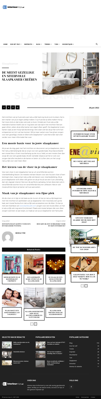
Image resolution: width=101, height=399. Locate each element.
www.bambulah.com (28, 206)
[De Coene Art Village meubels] (84, 152)
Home (5, 44)
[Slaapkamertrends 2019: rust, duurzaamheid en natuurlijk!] (34, 298)
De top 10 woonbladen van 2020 (84, 248)
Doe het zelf (15, 44)
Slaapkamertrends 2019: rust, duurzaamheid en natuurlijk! (34, 314)
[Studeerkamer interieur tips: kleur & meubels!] (84, 179)
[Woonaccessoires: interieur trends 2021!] (7, 362)
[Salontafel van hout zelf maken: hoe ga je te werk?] (84, 265)
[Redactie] (7, 237)
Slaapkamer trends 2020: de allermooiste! (55, 312)
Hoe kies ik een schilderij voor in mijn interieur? (51, 225)
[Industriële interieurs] (7, 354)
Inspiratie (28, 44)
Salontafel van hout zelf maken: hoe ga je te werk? (84, 277)
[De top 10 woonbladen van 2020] (84, 238)
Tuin (56, 44)
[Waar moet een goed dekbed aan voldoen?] (12, 297)
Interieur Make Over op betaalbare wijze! (84, 135)
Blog (38, 44)
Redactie (20, 233)
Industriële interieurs (19, 352)
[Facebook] (4, 107)
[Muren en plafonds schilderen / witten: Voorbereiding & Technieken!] (40, 363)
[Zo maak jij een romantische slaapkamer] (55, 264)
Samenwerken (85, 397)
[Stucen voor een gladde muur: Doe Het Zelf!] (84, 209)
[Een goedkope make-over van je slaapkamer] (34, 264)
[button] (96, 44)
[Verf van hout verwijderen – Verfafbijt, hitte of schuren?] (40, 354)
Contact (93, 397)
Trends (47, 44)
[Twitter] (8, 107)
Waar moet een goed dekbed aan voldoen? (12, 312)
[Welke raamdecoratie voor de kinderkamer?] (7, 345)
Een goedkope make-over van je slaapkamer (34, 279)
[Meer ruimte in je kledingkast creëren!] (12, 264)
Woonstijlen (67, 44)
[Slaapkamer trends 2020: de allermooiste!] (55, 297)
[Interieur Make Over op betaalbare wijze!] (84, 125)
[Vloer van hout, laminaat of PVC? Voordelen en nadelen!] (40, 345)
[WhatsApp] (18, 107)
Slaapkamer (10, 63)
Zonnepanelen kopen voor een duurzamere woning (16, 225)
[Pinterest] (13, 107)
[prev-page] (31, 323)
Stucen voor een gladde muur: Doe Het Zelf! (84, 220)
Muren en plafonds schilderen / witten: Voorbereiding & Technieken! (55, 363)
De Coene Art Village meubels (84, 162)
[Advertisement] (63, 7)
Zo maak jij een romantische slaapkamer (55, 279)
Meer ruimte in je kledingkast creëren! (12, 279)
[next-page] (35, 323)
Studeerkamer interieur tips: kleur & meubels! (84, 191)
